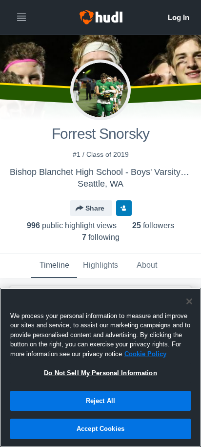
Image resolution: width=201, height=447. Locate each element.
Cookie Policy (145, 354)
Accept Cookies (100, 428)
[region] (100, 367)
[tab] (54, 266)
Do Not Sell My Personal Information (100, 373)
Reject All (100, 400)
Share (94, 208)
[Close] (189, 301)
